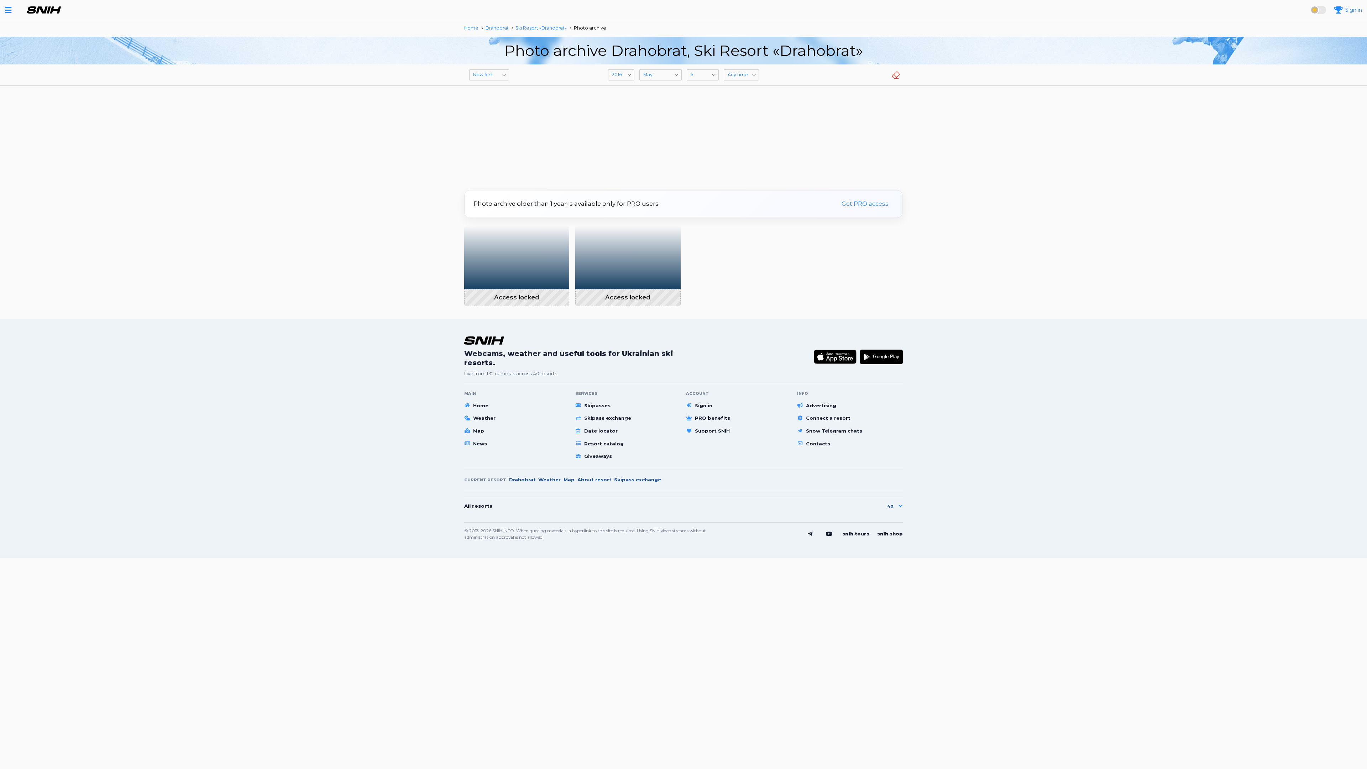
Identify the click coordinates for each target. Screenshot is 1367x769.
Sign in (703, 405)
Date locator (601, 431)
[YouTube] (829, 534)
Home (480, 405)
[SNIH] (484, 340)
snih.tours (855, 534)
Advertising (821, 405)
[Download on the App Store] (835, 356)
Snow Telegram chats (834, 431)
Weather (484, 418)
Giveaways (598, 456)
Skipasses (597, 405)
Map (478, 431)
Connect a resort (828, 418)
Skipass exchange (607, 418)
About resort (594, 479)
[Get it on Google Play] (881, 356)
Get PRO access (865, 203)
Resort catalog (604, 443)
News (480, 443)
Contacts (818, 443)
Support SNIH (712, 431)
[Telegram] (810, 534)
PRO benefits (712, 418)
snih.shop (890, 534)
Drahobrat (522, 479)
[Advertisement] (683, 135)
